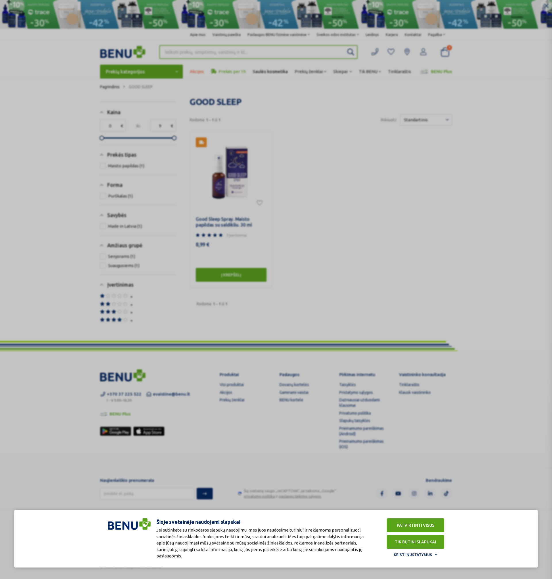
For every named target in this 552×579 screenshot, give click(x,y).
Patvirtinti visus (415, 525)
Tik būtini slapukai (415, 542)
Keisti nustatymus (413, 555)
